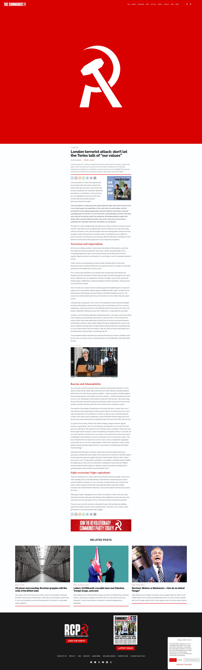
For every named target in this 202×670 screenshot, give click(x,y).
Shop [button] (172, 4)
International (81, 585)
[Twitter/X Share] (75, 177)
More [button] (177, 4)
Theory (160, 4)
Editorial (138, 585)
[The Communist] (15, 5)
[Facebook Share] (72, 177)
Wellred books (109, 656)
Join (128, 4)
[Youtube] (103, 662)
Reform (143, 585)
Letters (87, 585)
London (91, 160)
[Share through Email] (91, 177)
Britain (86, 160)
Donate (134, 4)
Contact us (62, 656)
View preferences (192, 660)
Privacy (72, 656)
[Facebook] (91, 662)
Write (147, 4)
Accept (173, 660)
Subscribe (141, 4)
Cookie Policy (180, 664)
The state (21, 585)
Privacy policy (188, 664)
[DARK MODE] (190, 4)
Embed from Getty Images (76, 345)
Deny (180, 660)
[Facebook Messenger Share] (87, 177)
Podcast (166, 4)
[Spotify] (107, 662)
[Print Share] (94, 177)
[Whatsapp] (111, 662)
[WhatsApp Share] (83, 177)
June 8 (95, 214)
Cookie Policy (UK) (138, 656)
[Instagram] (99, 662)
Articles (153, 4)
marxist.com (123, 656)
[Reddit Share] (79, 177)
